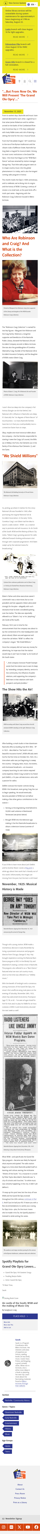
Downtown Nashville (13, 1412)
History (8, 1429)
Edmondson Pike (12, 44)
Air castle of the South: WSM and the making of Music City (20, 1304)
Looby (8, 29)
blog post (28, 868)
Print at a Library (20, 1502)
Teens (7, 1451)
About (20, 1484)
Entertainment (11, 1423)
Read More (20, 37)
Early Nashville (11, 1418)
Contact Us (20, 1489)
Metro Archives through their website (21, 1383)
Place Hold (19, 1316)
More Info (7, 1322)
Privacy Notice (20, 1498)
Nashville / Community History (17, 1400)
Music (7, 1434)
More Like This (8, 1325)
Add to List (7, 1327)
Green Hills (10, 62)
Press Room (20, 1493)
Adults (7, 1446)
